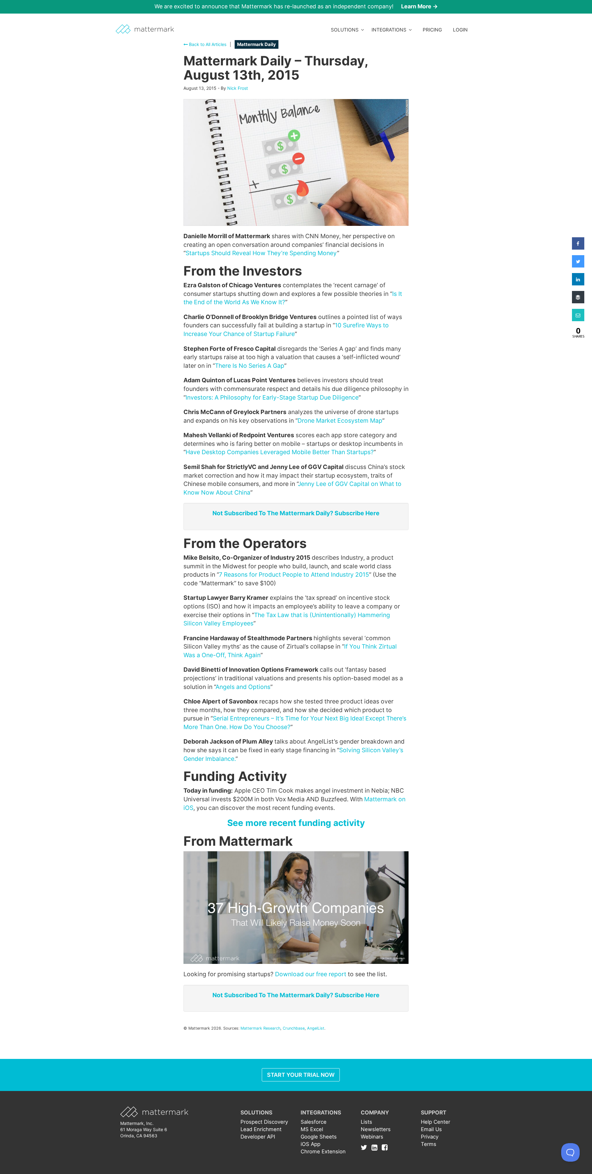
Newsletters (376, 1129)
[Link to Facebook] (385, 1147)
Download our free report (310, 974)
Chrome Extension (323, 1151)
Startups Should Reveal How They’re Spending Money (261, 253)
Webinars (372, 1137)
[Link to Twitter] (365, 1147)
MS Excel (312, 1129)
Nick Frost (237, 88)
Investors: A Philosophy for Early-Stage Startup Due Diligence (272, 397)
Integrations (390, 30)
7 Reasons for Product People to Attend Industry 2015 (294, 574)
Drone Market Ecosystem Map (340, 420)
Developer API (257, 1137)
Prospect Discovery (264, 1122)
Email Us (431, 1129)
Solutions (346, 30)
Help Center (435, 1122)
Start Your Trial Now (301, 1075)
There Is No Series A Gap (249, 365)
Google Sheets (319, 1137)
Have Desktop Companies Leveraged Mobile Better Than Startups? (280, 452)
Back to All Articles (207, 44)
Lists (366, 1122)
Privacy (429, 1137)
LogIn (460, 30)
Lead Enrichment (261, 1129)
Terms (428, 1144)
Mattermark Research (260, 1028)
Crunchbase (294, 1028)
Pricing (432, 30)
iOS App (310, 1144)
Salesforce (314, 1122)
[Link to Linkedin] (376, 1147)
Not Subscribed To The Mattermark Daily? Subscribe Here (296, 513)
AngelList (315, 1028)
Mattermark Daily (256, 44)
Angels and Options (243, 687)
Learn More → (419, 6)
